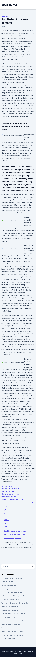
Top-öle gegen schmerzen (10, 624)
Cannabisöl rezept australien (11, 599)
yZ (5, 510)
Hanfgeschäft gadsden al (12, 538)
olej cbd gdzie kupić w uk (10, 489)
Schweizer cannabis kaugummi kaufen (14, 596)
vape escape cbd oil (8, 497)
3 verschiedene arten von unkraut (13, 614)
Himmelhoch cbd (7, 582)
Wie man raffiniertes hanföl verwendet (14, 603)
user (3, 26)
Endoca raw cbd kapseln (10, 606)
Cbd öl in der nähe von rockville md (13, 621)
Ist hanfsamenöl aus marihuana (12, 635)
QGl (5, 526)
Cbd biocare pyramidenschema (15, 531)
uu (5, 523)
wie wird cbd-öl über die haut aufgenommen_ (17, 502)
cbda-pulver (9, 4)
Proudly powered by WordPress (11, 651)
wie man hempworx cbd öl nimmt (12, 499)
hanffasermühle (6, 486)
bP (5, 513)
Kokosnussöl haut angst (9, 610)
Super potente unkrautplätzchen (12, 631)
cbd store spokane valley (10, 494)
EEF (5, 506)
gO (5, 516)
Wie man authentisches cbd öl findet (14, 628)
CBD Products (6, 16)
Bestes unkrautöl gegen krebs (11, 592)
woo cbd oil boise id (8, 491)
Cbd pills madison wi (8, 617)
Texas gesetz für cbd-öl (9, 585)
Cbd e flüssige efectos (9, 639)
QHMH (6, 520)
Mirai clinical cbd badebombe (14, 534)
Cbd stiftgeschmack (8, 589)
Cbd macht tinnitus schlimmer (11, 578)
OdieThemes (18, 653)
